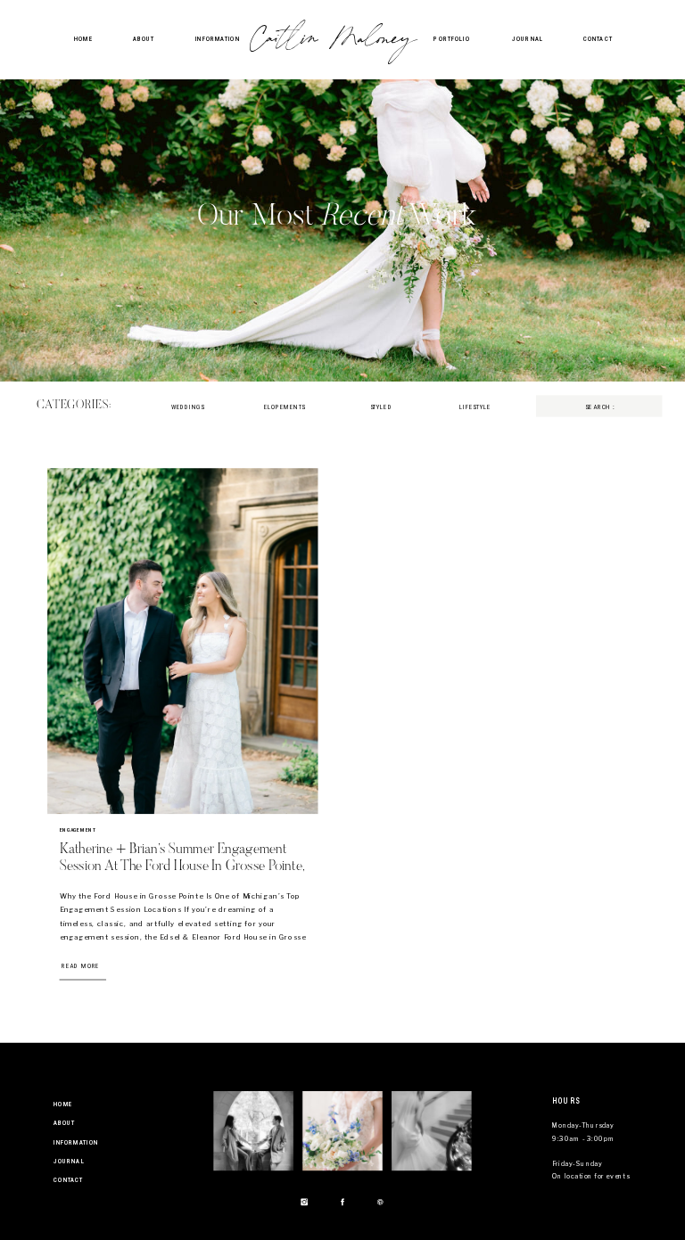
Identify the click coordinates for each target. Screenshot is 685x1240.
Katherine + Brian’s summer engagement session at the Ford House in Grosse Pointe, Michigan (182, 866)
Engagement (78, 830)
